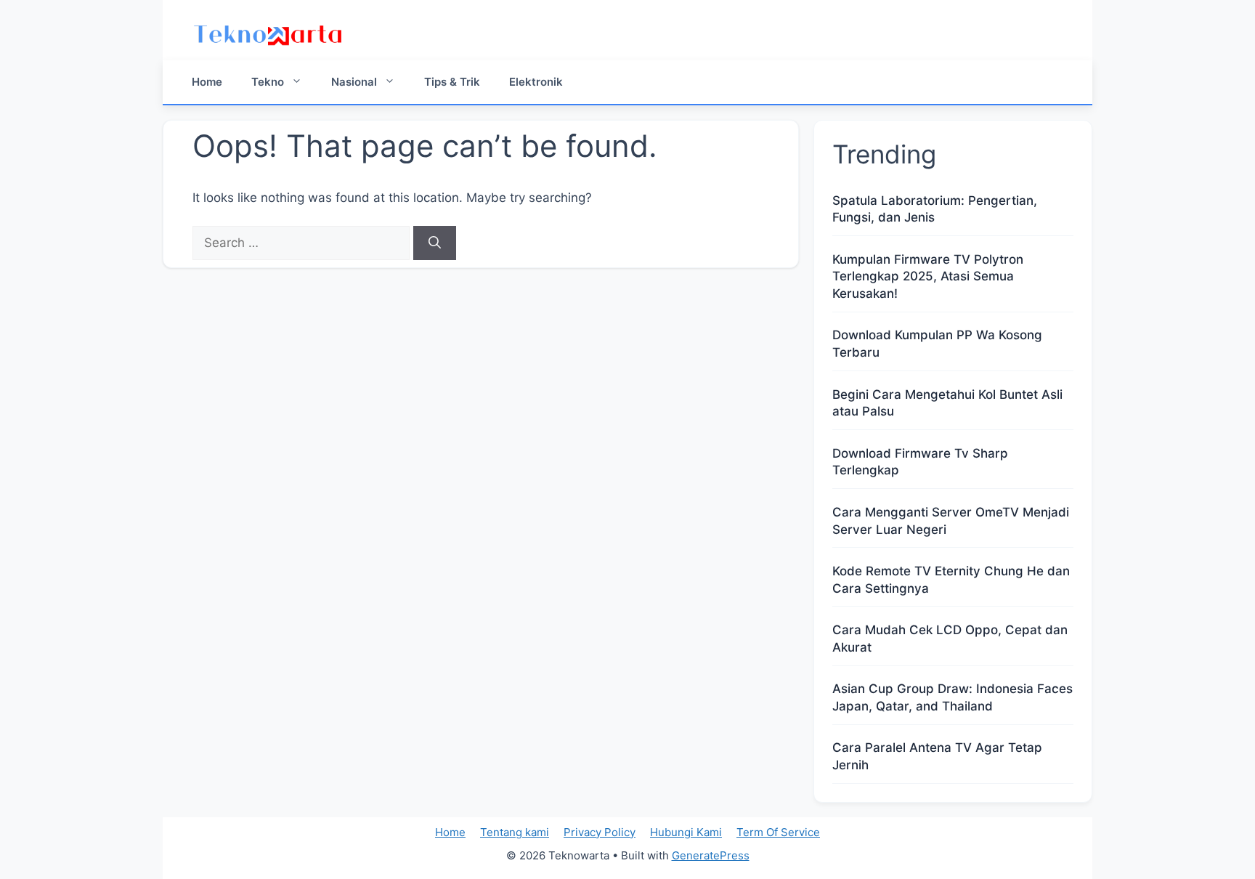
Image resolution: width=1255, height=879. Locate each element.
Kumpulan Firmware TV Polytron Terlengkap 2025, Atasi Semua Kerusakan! (927, 276)
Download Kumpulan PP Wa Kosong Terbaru (937, 344)
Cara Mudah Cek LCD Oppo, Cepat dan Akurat (950, 639)
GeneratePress (711, 855)
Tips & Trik (452, 82)
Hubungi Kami (686, 832)
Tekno (267, 82)
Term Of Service (778, 832)
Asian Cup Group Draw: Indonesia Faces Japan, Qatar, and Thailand (952, 697)
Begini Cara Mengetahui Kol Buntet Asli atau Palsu (947, 403)
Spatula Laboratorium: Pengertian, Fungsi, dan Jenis (934, 209)
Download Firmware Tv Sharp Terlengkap (920, 462)
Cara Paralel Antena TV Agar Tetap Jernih (937, 756)
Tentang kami (514, 832)
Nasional (354, 82)
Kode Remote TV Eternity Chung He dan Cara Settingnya (951, 580)
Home (207, 82)
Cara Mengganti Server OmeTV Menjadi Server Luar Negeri (950, 521)
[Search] (434, 243)
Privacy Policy (599, 832)
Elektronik (536, 82)
